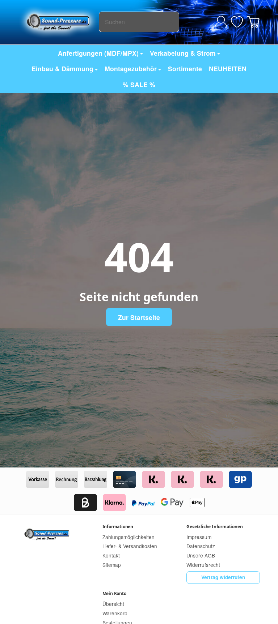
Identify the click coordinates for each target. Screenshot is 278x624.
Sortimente (185, 68)
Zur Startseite (139, 317)
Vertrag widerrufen (223, 577)
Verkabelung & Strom (183, 52)
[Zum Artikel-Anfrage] (237, 22)
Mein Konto (114, 593)
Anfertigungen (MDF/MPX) (98, 52)
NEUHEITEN (228, 68)
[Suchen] (170, 22)
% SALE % (139, 84)
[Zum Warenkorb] (253, 22)
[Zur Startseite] (58, 21)
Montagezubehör (131, 68)
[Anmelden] (221, 22)
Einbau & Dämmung (62, 68)
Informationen (117, 526)
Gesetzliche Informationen (214, 526)
